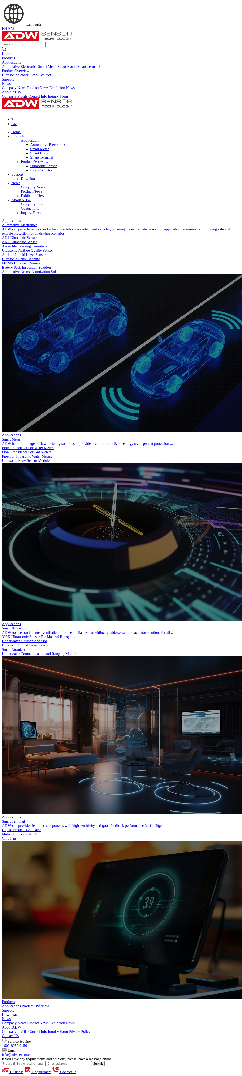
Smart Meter (47, 66)
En (13, 120)
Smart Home (66, 66)
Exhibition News (62, 88)
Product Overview (15, 71)
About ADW (11, 92)
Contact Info (37, 96)
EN (4, 28)
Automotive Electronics (19, 66)
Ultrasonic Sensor (15, 75)
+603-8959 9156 (14, 1046)
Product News (37, 88)
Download (10, 1014)
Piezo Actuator (40, 75)
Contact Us (10, 1036)
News (6, 83)
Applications (11, 62)
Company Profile (14, 96)
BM (11, 28)
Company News (14, 88)
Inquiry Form (58, 96)
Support (8, 79)
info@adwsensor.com (18, 1055)
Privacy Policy (80, 1031)
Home (6, 54)
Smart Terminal (88, 66)
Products (8, 58)
